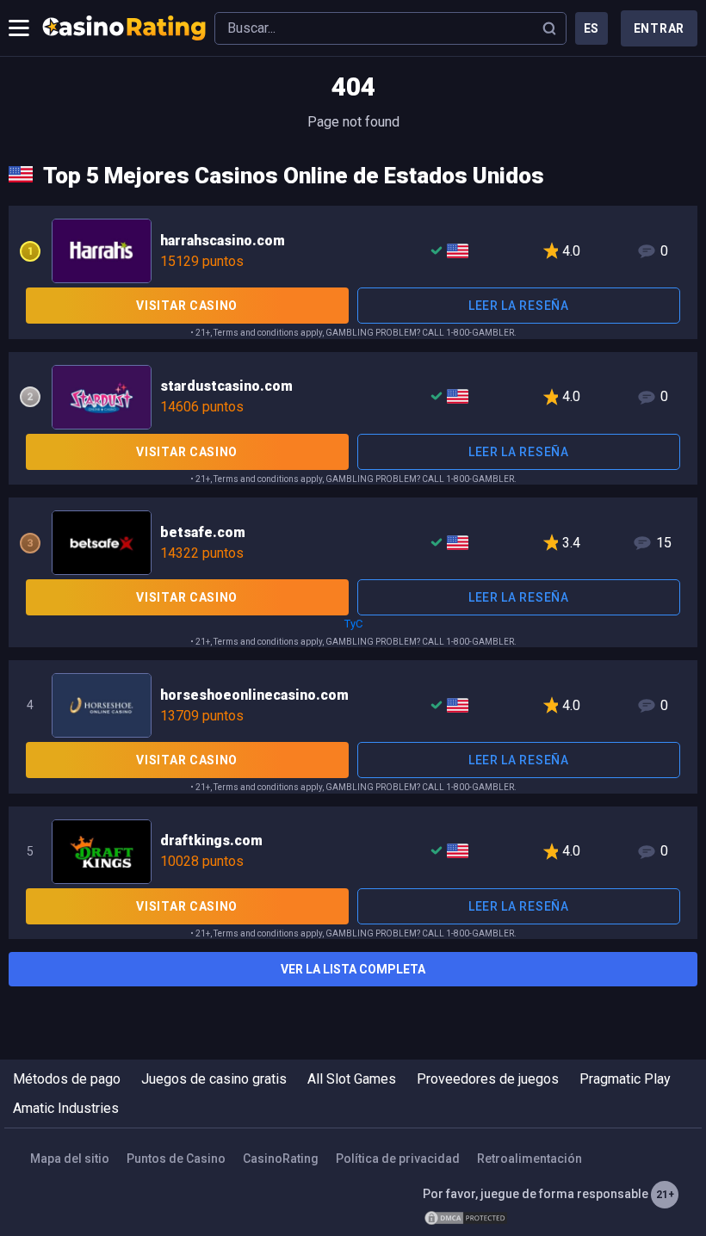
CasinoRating (281, 1158)
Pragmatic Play (625, 1079)
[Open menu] (19, 28)
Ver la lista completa (353, 969)
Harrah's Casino (353, 250)
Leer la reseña (518, 305)
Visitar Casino (187, 305)
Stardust (353, 396)
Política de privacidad (398, 1158)
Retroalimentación (529, 1158)
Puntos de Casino (176, 1158)
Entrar (659, 28)
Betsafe (353, 541)
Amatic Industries (66, 1108)
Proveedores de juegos (488, 1079)
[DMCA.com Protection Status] (466, 1217)
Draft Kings (353, 850)
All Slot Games (351, 1079)
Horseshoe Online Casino (353, 704)
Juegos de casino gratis (214, 1079)
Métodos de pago (67, 1079)
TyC (353, 623)
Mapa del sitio (69, 1158)
